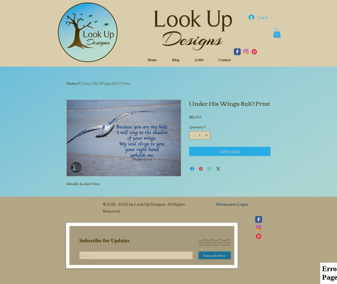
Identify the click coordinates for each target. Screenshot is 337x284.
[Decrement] (193, 135)
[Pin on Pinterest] (201, 169)
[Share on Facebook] (192, 169)
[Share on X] (218, 169)
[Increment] (207, 135)
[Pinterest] (254, 51)
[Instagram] (245, 51)
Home (72, 83)
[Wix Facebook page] (237, 51)
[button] (277, 33)
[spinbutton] (200, 135)
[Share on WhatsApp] (209, 169)
